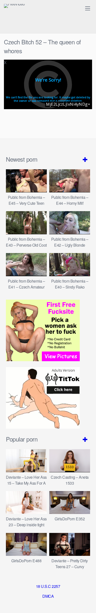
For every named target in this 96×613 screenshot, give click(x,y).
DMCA (48, 596)
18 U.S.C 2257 (48, 586)
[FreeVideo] (14, 6)
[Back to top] (87, 602)
